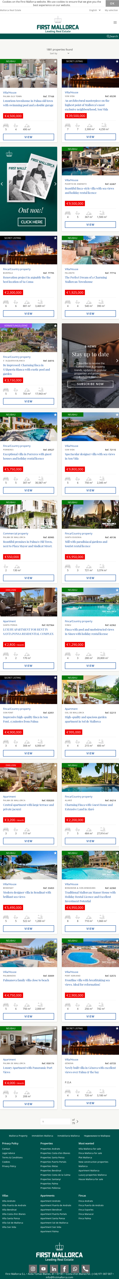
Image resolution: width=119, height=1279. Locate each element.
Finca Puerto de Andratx (91, 1205)
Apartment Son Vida (50, 1227)
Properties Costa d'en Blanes (55, 1153)
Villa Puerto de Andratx (14, 1205)
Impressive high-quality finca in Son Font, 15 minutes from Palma (25, 719)
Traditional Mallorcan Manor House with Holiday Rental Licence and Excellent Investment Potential (90, 897)
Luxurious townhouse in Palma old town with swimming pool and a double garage (28, 103)
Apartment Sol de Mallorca (54, 1222)
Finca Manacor (86, 1214)
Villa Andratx (8, 1200)
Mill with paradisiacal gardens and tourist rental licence (86, 544)
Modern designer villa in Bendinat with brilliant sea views (27, 895)
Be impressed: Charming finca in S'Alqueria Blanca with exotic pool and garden (26, 369)
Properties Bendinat (50, 1170)
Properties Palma (49, 1183)
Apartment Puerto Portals (53, 1214)
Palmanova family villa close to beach (26, 980)
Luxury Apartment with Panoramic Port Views (27, 1070)
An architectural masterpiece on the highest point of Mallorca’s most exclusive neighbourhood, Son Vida (87, 105)
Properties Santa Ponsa (52, 1157)
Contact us (29, 212)
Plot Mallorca (85, 1157)
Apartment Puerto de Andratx (55, 1205)
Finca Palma (85, 1218)
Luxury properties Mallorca (93, 1174)
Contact (6, 1148)
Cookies (6, 1161)
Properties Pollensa (50, 1187)
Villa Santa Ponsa (11, 1218)
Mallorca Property (18, 1135)
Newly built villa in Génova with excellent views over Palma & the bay (90, 1070)
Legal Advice (8, 1153)
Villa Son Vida (9, 1227)
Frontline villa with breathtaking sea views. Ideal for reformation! (87, 982)
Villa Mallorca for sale (90, 1148)
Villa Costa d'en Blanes (14, 1214)
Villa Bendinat (9, 1209)
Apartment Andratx (50, 1200)
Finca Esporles (86, 1209)
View (28, 137)
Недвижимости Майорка (97, 1135)
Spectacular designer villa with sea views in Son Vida (90, 456)
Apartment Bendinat (51, 1209)
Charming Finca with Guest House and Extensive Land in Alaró (89, 807)
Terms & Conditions (12, 1157)
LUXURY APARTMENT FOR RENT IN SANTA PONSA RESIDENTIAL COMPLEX (28, 632)
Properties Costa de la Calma (55, 1174)
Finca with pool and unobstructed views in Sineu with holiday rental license (89, 632)
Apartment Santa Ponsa (52, 1218)
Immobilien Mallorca (42, 1135)
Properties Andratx (50, 1148)
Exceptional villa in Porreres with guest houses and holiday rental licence (27, 456)
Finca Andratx (86, 1200)
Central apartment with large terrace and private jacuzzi (28, 807)
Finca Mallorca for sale (90, 1153)
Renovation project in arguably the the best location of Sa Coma (27, 280)
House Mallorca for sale (91, 1179)
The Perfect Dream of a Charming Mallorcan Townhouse (86, 280)
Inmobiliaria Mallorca (68, 1135)
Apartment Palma (49, 1231)
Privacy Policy (9, 1166)
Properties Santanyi (50, 1179)
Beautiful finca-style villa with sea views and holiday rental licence (89, 191)
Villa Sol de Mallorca (12, 1222)
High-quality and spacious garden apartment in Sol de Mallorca (86, 719)
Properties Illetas (49, 1166)
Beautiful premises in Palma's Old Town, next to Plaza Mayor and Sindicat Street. (28, 544)
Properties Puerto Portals (53, 1161)
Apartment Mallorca (89, 1170)
